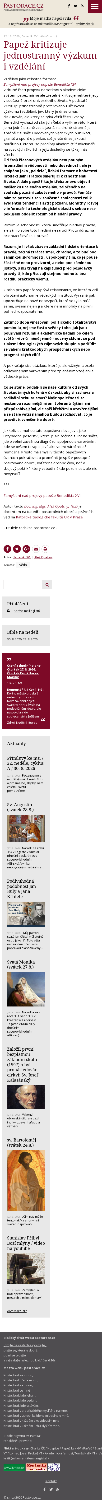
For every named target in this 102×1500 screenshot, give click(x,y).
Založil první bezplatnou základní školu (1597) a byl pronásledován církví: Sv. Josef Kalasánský (22, 1064)
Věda (23, 565)
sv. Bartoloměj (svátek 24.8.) (21, 1142)
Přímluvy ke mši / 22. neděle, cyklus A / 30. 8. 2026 (25, 763)
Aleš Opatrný (48, 36)
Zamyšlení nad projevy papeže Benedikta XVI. (40, 84)
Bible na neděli (22, 632)
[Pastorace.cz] (23, 7)
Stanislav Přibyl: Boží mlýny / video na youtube (26, 1243)
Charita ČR (37, 1448)
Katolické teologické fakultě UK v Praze (49, 517)
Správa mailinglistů (27, 611)
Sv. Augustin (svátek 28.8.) (20, 807)
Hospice (53, 1448)
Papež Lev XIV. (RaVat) (77, 1448)
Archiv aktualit (17, 1311)
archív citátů (85, 24)
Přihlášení (17, 603)
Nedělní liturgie (26, 722)
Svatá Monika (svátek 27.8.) (21, 964)
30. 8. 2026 (14, 639)
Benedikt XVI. (30, 36)
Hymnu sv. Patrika (27, 1436)
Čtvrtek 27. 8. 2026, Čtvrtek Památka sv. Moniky (23, 673)
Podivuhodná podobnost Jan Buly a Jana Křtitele (21, 888)
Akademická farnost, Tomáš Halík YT (70, 1453)
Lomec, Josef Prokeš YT (25, 1453)
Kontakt (51, 1481)
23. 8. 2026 (30, 639)
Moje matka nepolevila (51, 18)
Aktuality (16, 743)
